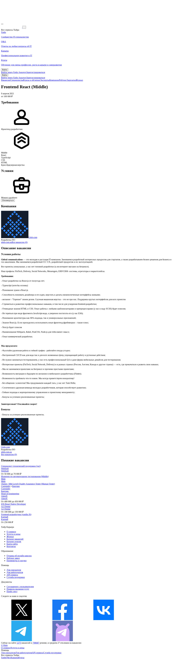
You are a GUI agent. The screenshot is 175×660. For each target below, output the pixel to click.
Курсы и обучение (31, 80)
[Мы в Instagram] (144, 619)
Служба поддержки (16, 577)
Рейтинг (63, 80)
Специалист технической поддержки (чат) (21, 466)
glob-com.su (6, 242)
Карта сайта (12, 544)
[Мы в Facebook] (62, 619)
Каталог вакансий (15, 539)
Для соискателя (14, 570)
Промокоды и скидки (17, 560)
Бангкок (16, 486)
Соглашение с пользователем (20, 586)
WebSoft (5, 468)
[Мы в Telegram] (21, 640)
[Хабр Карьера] (11, 27)
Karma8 (4, 517)
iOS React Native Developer (13, 504)
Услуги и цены (13, 534)
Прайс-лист (12, 591)
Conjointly (5, 486)
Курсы (21, 657)
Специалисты (16, 80)
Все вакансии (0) (19, 242)
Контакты (11, 546)
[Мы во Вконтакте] (103, 619)
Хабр (3, 657)
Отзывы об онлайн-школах (19, 556)
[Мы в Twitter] (21, 619)
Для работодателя (15, 572)
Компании (54, 80)
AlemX (4, 496)
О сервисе (11, 531)
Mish (3, 479)
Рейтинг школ (13, 558)
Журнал (79, 80)
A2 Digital (5, 506)
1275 (19, 643)
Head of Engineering (10, 494)
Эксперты (44, 80)
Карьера (14, 657)
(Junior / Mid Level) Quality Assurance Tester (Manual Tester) (28, 484)
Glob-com (32, 237)
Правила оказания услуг (18, 589)
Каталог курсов (14, 541)
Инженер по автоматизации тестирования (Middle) (25, 476)
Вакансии (5, 80)
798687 (36, 643)
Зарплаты (71, 80)
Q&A (8, 657)
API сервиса (12, 575)
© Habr (4, 645)
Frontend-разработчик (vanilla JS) (16, 514)
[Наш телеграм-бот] (62, 640)
